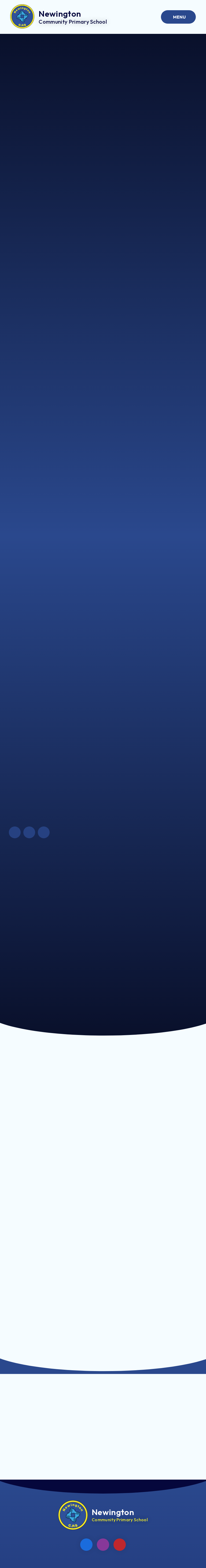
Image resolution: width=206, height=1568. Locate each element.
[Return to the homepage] (73, 1515)
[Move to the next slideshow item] (29, 832)
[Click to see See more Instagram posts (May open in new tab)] (103, 1544)
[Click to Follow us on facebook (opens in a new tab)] (86, 1544)
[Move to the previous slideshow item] (15, 832)
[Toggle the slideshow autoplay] (44, 832)
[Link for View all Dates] (155, 1433)
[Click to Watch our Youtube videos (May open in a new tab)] (119, 1544)
